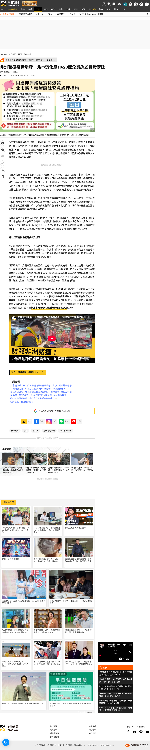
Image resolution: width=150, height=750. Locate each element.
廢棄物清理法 (49, 430)
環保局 (35, 430)
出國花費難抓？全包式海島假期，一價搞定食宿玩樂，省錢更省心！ (15, 664)
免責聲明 (53, 730)
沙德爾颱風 (12, 9)
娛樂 (53, 9)
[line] (114, 4)
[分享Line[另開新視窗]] (2, 149)
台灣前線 (61, 14)
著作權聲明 (54, 737)
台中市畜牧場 (65, 430)
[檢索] (141, 4)
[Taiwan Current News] (125, 4)
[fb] (104, 4)
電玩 (91, 9)
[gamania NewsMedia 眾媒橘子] (136, 745)
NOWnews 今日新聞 (8, 54)
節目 (108, 9)
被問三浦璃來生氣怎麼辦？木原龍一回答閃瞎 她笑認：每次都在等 (47, 663)
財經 (76, 9)
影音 (101, 9)
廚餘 (26, 430)
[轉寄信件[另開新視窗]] (2, 156)
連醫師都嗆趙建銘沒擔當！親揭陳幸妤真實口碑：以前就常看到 (78, 560)
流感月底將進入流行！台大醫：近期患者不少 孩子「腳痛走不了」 (47, 560)
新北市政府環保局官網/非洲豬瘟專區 (49, 308)
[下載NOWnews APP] (136, 4)
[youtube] (119, 4)
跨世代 (40, 14)
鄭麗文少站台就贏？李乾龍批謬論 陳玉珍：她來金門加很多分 (23, 602)
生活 (83, 9)
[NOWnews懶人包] (130, 4)
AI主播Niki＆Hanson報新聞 (91, 14)
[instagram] (109, 4)
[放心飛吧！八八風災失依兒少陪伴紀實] (29, 4)
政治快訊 (27, 54)
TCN (50, 14)
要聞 (38, 9)
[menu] (2, 9)
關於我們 (92, 730)
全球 (68, 9)
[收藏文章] (2, 176)
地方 (116, 9)
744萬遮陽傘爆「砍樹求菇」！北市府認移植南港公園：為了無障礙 (16, 530)
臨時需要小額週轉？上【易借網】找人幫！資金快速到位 (78, 631)
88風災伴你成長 (25, 14)
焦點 (23, 9)
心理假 (72, 14)
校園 (123, 9)
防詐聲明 (53, 726)
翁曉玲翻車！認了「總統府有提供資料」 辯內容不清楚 (47, 631)
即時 (30, 9)
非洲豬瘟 (22, 372)
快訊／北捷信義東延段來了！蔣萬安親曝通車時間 (22, 704)
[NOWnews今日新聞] (10, 3)
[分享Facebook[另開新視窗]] (2, 143)
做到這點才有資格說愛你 (75, 528)
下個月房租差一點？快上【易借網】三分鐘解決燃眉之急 (71, 602)
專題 (46, 9)
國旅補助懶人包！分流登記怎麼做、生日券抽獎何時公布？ (71, 705)
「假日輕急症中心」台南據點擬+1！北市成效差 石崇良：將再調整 (47, 530)
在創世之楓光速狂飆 (10, 559)
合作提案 (92, 733)
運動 (61, 9)
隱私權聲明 (54, 733)
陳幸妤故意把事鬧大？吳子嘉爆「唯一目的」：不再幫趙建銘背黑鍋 (78, 663)
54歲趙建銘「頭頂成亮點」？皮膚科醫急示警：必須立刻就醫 (15, 631)
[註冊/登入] (147, 4)
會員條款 (92, 726)
